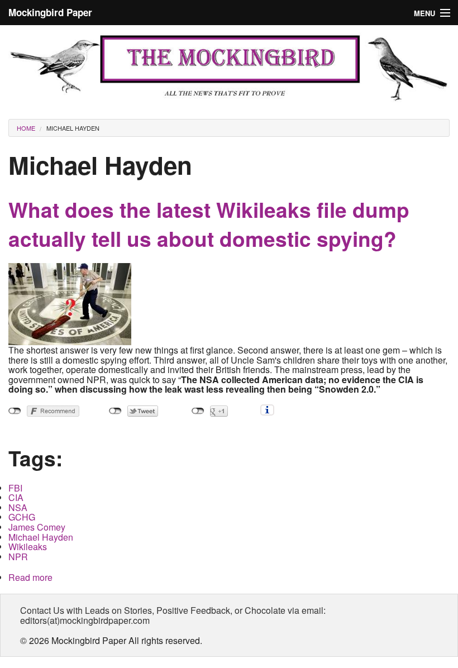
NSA (17, 507)
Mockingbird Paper (50, 12)
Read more (30, 577)
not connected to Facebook (14, 411)
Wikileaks (27, 546)
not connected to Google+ (198, 411)
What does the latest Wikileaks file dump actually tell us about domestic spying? (208, 223)
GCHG (21, 516)
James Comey (36, 527)
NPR (18, 556)
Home (26, 127)
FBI (15, 487)
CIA (15, 497)
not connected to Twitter (115, 411)
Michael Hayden (72, 127)
